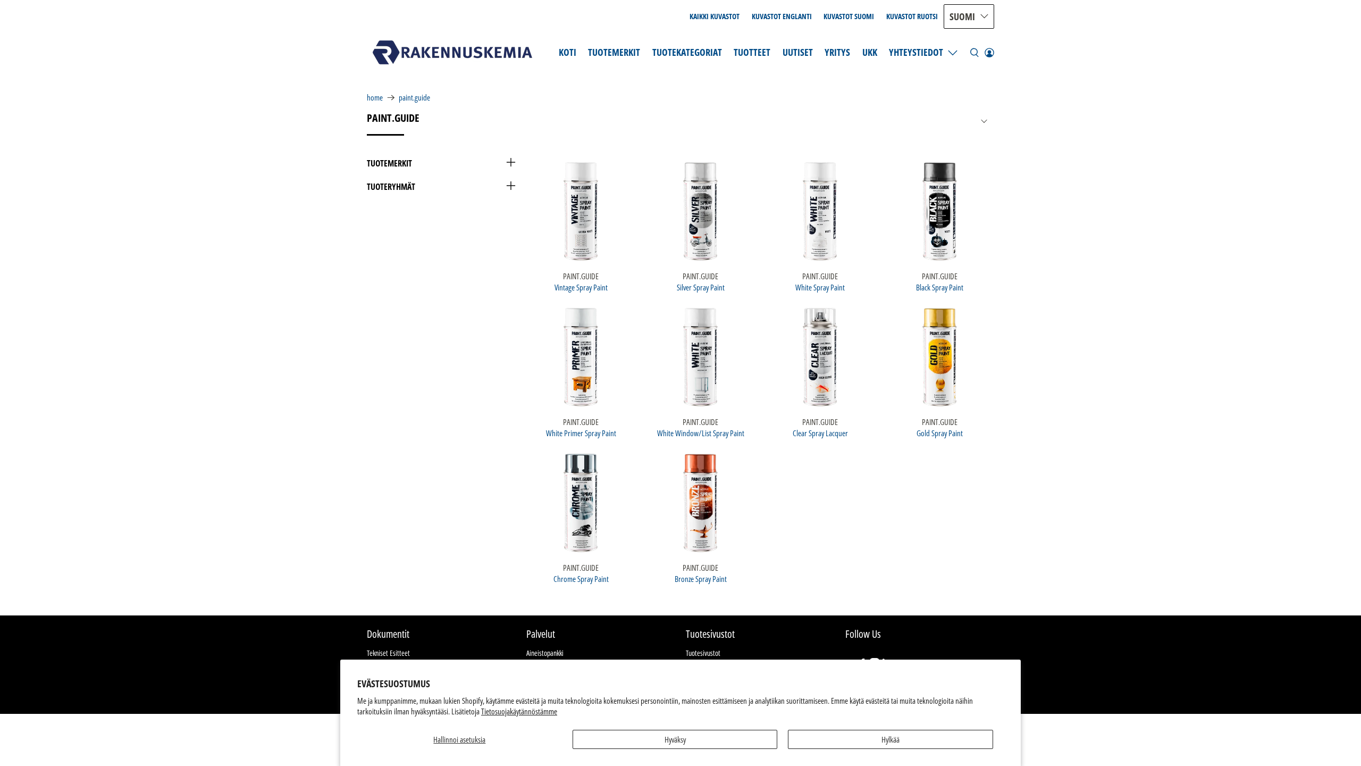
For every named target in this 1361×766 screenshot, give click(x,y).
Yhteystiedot (916, 52)
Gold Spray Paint (940, 433)
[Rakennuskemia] (452, 52)
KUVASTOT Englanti (782, 16)
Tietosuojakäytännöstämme (519, 711)
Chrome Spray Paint (581, 578)
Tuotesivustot (703, 653)
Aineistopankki (545, 653)
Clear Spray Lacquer (820, 433)
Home (375, 98)
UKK (869, 52)
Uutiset (798, 52)
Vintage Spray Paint (581, 287)
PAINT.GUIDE (414, 98)
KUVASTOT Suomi (849, 16)
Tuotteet (752, 52)
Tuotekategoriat (687, 52)
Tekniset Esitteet (388, 653)
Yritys (837, 52)
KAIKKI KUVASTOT (715, 16)
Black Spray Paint (939, 287)
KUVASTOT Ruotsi (912, 16)
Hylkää (890, 739)
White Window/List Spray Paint (700, 433)
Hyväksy (675, 739)
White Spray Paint (820, 287)
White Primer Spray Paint (581, 433)
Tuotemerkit (614, 52)
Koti (567, 52)
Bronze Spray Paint (701, 578)
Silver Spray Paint (701, 287)
